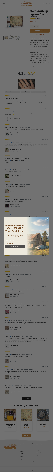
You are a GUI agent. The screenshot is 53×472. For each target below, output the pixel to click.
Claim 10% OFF (15, 246)
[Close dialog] (47, 218)
